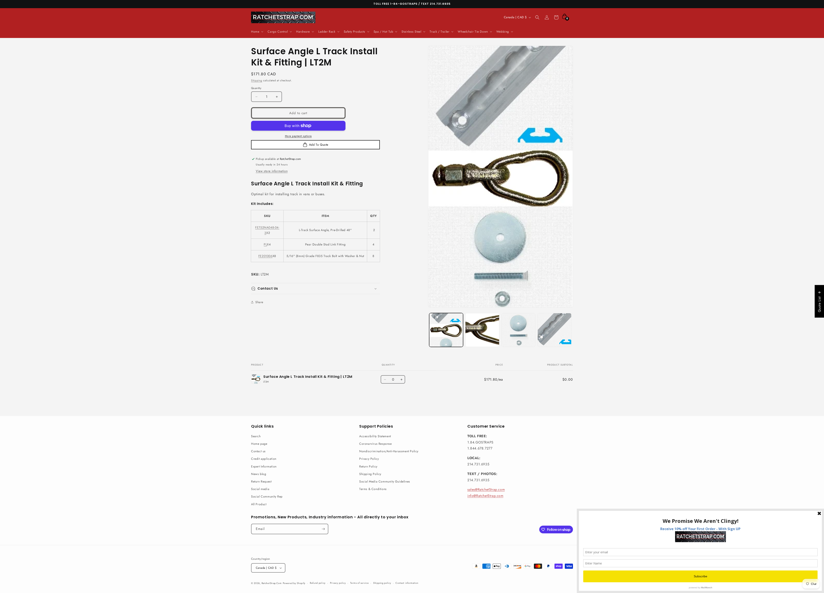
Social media (260, 489)
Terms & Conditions (373, 489)
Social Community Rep (267, 496)
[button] (256, 31)
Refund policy (318, 583)
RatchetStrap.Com (272, 583)
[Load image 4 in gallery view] (554, 330)
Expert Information (264, 466)
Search (256, 436)
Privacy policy (338, 583)
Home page (259, 444)
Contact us (258, 451)
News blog (258, 474)
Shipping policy (382, 583)
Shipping (256, 80)
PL (265, 244)
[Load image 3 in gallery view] (518, 330)
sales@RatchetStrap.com (486, 489)
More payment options (298, 136)
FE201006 (265, 256)
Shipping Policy (370, 474)
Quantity (256, 88)
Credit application (263, 459)
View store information (272, 171)
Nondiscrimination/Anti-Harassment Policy (388, 451)
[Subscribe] (323, 529)
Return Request (261, 481)
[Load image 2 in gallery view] (482, 330)
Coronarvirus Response (375, 444)
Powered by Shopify (294, 583)
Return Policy (368, 466)
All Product (259, 504)
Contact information (406, 583)
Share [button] (259, 302)
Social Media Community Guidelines (384, 481)
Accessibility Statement (375, 436)
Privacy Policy (369, 459)
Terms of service (359, 583)
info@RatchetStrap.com (485, 495)
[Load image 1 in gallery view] (446, 330)
